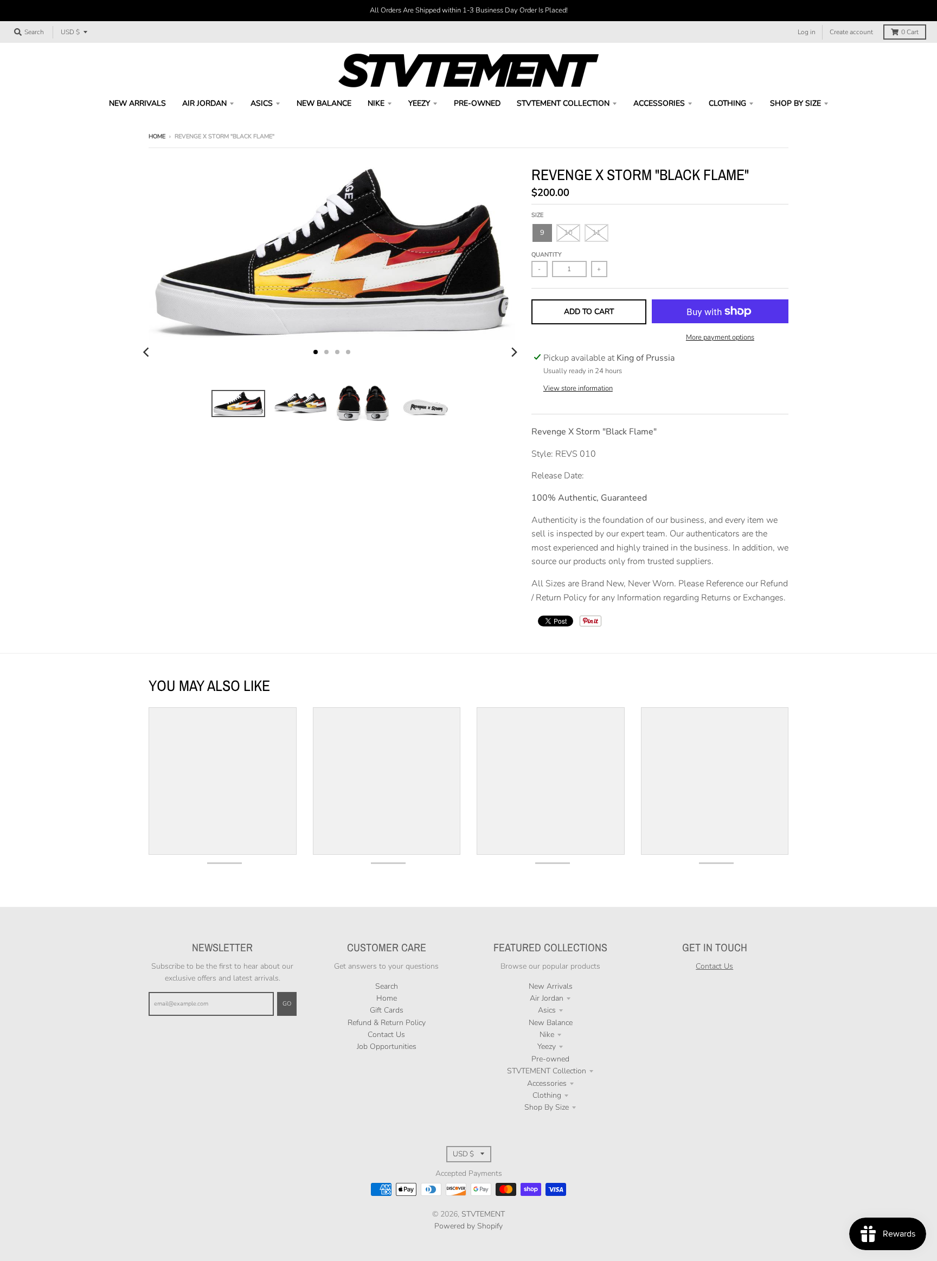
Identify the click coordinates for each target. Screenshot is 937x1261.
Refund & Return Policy (387, 1022)
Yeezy (546, 1046)
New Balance (551, 1022)
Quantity (546, 255)
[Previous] (147, 352)
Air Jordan (546, 998)
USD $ (70, 32)
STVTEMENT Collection (546, 1071)
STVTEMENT (483, 1214)
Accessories (547, 1083)
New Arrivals (551, 986)
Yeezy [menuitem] (419, 103)
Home (157, 136)
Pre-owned (550, 1059)
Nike (547, 1034)
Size (537, 215)
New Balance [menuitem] (324, 103)
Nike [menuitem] (376, 103)
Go (287, 1004)
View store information (578, 388)
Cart (910, 32)
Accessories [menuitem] (659, 103)
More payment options (720, 337)
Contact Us (386, 1034)
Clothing (546, 1095)
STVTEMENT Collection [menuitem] (563, 103)
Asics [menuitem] (262, 103)
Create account (851, 32)
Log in (807, 32)
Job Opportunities (386, 1046)
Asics (547, 1010)
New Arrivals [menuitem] (137, 103)
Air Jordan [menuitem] (204, 103)
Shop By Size (546, 1107)
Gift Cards (386, 1010)
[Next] (514, 352)
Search (386, 986)
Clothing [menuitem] (727, 103)
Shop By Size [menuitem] (795, 103)
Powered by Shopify (468, 1226)
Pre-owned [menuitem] (477, 103)
